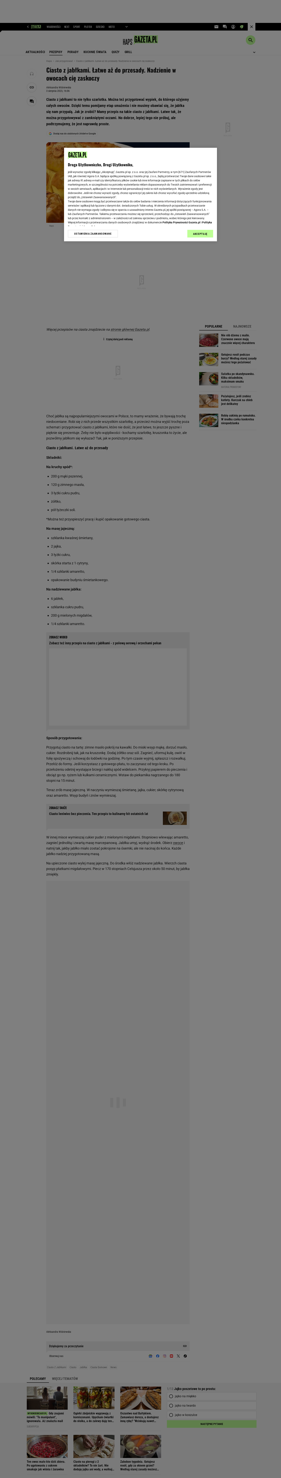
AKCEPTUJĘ (200, 233)
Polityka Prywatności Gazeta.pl (181, 222)
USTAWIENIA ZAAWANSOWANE (92, 233)
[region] (140, 194)
